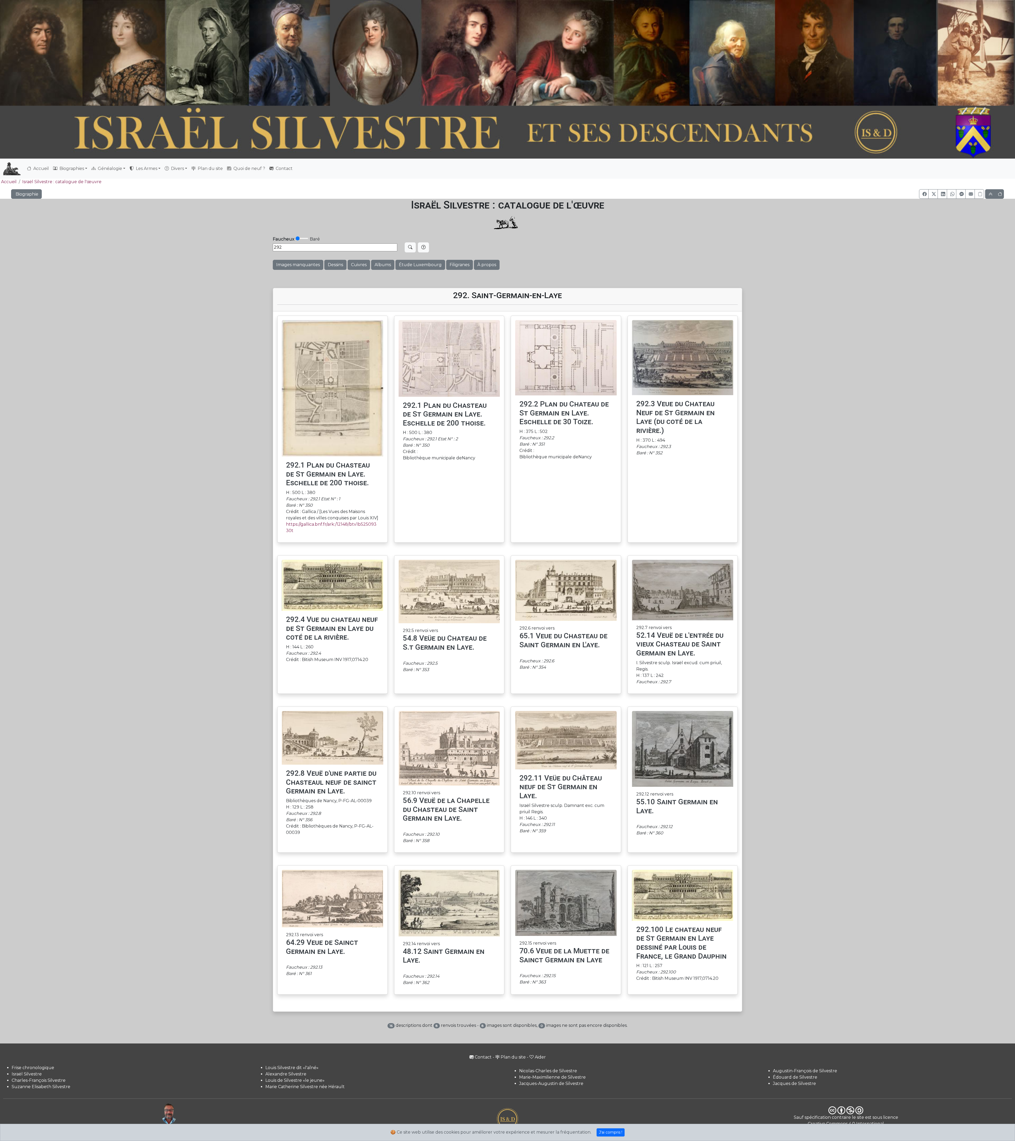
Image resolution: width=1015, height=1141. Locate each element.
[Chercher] (410, 247)
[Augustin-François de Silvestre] (815, 53)
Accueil (40, 168)
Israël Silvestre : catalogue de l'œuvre (62, 181)
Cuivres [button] (359, 264)
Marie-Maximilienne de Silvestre (552, 1077)
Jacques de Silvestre (794, 1083)
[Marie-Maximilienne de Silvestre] (650, 53)
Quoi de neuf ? (248, 168)
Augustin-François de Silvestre (805, 1070)
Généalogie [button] (109, 168)
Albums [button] (383, 264)
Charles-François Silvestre (39, 1080)
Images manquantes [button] (298, 264)
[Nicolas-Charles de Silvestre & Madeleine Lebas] (517, 53)
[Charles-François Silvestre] (207, 53)
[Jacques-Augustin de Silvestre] (731, 53)
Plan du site (210, 168)
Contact (284, 168)
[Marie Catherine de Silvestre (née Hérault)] (374, 53)
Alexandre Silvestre (285, 1074)
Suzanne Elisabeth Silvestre (41, 1086)
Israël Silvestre (27, 1074)
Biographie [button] (26, 194)
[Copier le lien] (979, 194)
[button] (924, 194)
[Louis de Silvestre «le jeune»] (290, 53)
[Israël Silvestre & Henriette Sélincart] (82, 54)
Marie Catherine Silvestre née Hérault (305, 1086)
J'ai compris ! (610, 1132)
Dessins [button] (335, 264)
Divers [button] (177, 168)
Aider (540, 1057)
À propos (486, 264)
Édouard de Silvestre (795, 1077)
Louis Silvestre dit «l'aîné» (292, 1067)
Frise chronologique (33, 1067)
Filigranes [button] (459, 264)
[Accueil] (468, 133)
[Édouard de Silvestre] (895, 53)
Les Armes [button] (146, 168)
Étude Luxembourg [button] (420, 264)
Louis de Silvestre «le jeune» (295, 1080)
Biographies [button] (71, 168)
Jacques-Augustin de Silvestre (551, 1083)
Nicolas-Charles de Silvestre (548, 1070)
